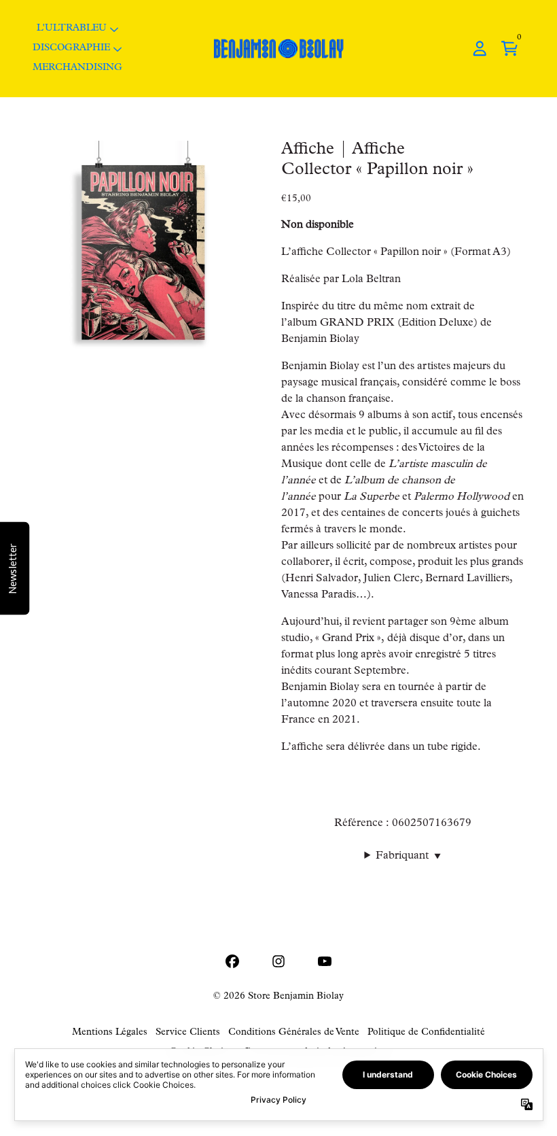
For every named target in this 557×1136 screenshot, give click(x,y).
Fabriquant (408, 856)
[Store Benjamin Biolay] (278, 49)
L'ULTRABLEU (72, 28)
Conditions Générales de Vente (293, 1032)
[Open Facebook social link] (232, 961)
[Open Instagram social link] (278, 961)
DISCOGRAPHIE (71, 48)
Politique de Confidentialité (426, 1032)
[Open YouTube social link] (325, 961)
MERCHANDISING (77, 68)
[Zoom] (143, 251)
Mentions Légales (109, 1032)
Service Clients (188, 1032)
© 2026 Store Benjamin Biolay (278, 996)
